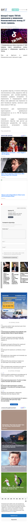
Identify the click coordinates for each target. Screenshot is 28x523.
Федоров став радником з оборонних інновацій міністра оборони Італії (11, 393)
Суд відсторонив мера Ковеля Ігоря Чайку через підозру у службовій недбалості (15, 278)
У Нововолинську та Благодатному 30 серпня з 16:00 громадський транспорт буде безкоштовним (14, 400)
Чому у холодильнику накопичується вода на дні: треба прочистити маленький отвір (13, 367)
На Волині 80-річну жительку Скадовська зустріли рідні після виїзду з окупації (12, 361)
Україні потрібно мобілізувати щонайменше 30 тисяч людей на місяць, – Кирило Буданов (14, 375)
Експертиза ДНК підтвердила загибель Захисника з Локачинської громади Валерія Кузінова (13, 387)
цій (12, 511)
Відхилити (14, 519)
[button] (26, 501)
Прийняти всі (14, 515)
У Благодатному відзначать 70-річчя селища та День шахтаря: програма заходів (13, 380)
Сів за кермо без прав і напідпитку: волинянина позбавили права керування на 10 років (6, 278)
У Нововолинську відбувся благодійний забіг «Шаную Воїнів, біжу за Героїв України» (13, 332)
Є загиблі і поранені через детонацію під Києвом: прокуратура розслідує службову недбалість (12, 339)
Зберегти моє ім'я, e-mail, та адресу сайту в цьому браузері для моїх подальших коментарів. (14, 253)
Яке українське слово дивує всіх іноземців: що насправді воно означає (14, 356)
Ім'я (3, 241)
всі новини (14, 404)
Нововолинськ (9, 27)
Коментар (5, 229)
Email (4, 247)
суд (13, 27)
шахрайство (17, 27)
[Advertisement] (14, 4)
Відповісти (11, 217)
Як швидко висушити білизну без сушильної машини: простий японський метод (13, 345)
